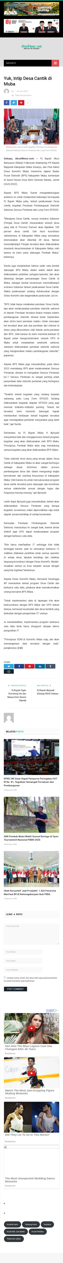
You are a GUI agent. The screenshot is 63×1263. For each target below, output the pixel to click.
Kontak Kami (12, 1224)
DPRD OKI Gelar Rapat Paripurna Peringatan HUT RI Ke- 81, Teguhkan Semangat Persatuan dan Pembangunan (30, 782)
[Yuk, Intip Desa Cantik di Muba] (31, 127)
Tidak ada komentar (23, 95)
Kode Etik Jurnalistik (16, 1231)
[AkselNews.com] (31, 46)
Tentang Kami (31, 1224)
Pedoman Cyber (14, 1239)
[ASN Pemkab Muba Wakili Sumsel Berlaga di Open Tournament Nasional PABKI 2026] (31, 815)
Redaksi (47, 1224)
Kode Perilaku (38, 1231)
